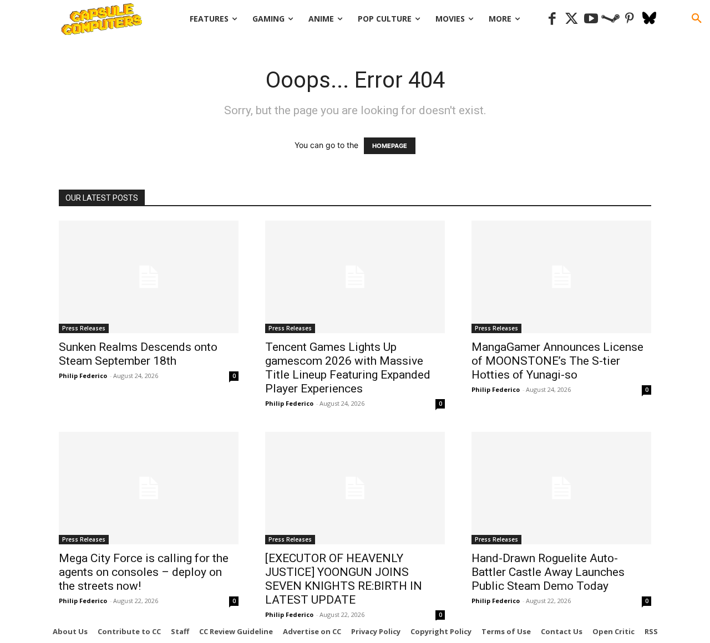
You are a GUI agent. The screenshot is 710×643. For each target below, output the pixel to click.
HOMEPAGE (389, 146)
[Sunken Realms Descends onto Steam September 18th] (149, 277)
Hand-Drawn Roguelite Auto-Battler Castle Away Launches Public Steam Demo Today (548, 572)
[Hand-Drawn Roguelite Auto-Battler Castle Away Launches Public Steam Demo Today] (561, 488)
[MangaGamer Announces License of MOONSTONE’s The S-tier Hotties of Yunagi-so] (561, 277)
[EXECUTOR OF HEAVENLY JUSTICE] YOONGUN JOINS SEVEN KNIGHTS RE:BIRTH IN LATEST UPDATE (343, 579)
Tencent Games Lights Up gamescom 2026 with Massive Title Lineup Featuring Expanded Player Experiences (347, 367)
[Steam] (610, 19)
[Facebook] (552, 19)
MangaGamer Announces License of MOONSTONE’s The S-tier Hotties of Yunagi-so (557, 360)
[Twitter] (572, 19)
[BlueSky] (649, 19)
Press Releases (83, 328)
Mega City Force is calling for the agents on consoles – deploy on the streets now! (144, 572)
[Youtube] (591, 19)
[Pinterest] (630, 19)
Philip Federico (83, 375)
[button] (696, 19)
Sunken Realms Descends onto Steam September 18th (138, 354)
